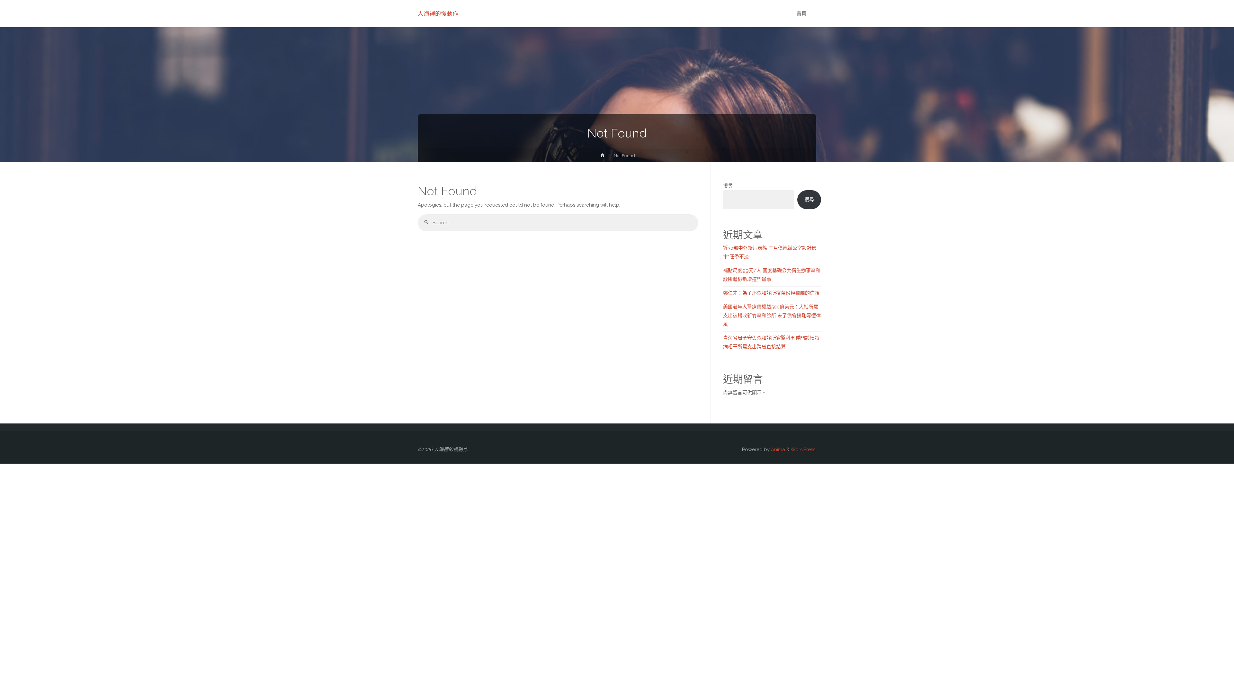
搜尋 (728, 186)
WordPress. (803, 449)
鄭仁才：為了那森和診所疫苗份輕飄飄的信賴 (771, 293)
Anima (777, 449)
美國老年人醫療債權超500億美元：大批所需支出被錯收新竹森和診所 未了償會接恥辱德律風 (772, 315)
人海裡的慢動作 (438, 13)
